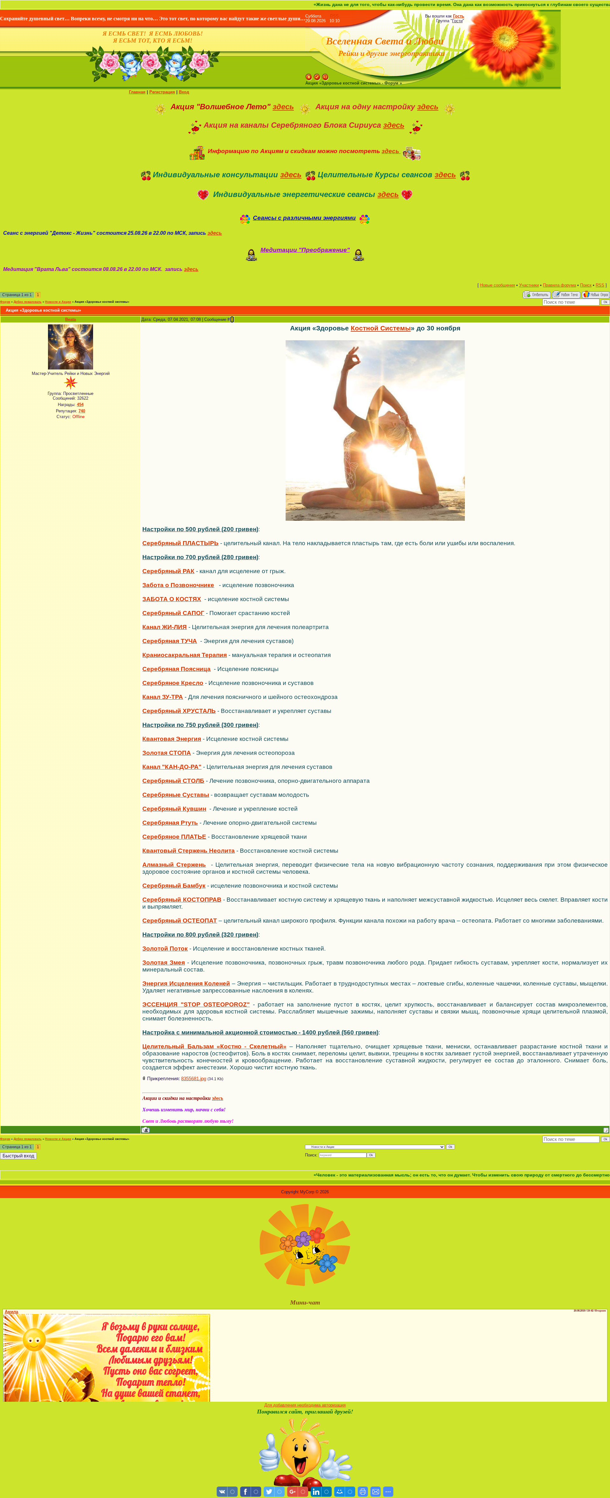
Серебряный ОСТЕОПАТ (179, 920)
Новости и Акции (58, 301)
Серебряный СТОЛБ (173, 780)
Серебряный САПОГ (173, 613)
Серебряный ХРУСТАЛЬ (179, 711)
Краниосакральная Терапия (184, 655)
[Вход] (325, 76)
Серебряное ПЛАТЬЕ (174, 836)
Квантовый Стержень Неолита (188, 850)
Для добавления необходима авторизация (305, 1405)
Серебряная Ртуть (170, 822)
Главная (137, 92)
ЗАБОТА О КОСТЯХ (171, 599)
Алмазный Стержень (174, 864)
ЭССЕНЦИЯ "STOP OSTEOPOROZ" (196, 1004)
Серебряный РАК (168, 571)
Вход (184, 92)
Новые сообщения (497, 285)
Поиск (586, 285)
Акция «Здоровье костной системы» (102, 301)
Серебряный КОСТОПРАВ (181, 899)
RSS (334, 16)
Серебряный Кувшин (174, 808)
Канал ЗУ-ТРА (162, 697)
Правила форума (559, 285)
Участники (529, 285)
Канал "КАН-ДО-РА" (171, 766)
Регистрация (162, 92)
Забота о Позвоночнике (178, 585)
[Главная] (308, 76)
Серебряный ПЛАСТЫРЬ (180, 543)
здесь (283, 106)
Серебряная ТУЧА (169, 641)
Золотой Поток (165, 948)
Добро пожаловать (28, 301)
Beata (70, 319)
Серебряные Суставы (175, 794)
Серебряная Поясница (176, 669)
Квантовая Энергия (171, 738)
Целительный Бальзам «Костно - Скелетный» (214, 1046)
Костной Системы (381, 328)
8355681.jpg (193, 1078)
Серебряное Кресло (172, 683)
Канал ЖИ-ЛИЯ (164, 627)
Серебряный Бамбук (174, 885)
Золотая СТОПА (166, 752)
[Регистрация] (317, 76)
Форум (5, 301)
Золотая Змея (163, 962)
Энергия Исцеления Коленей (186, 983)
